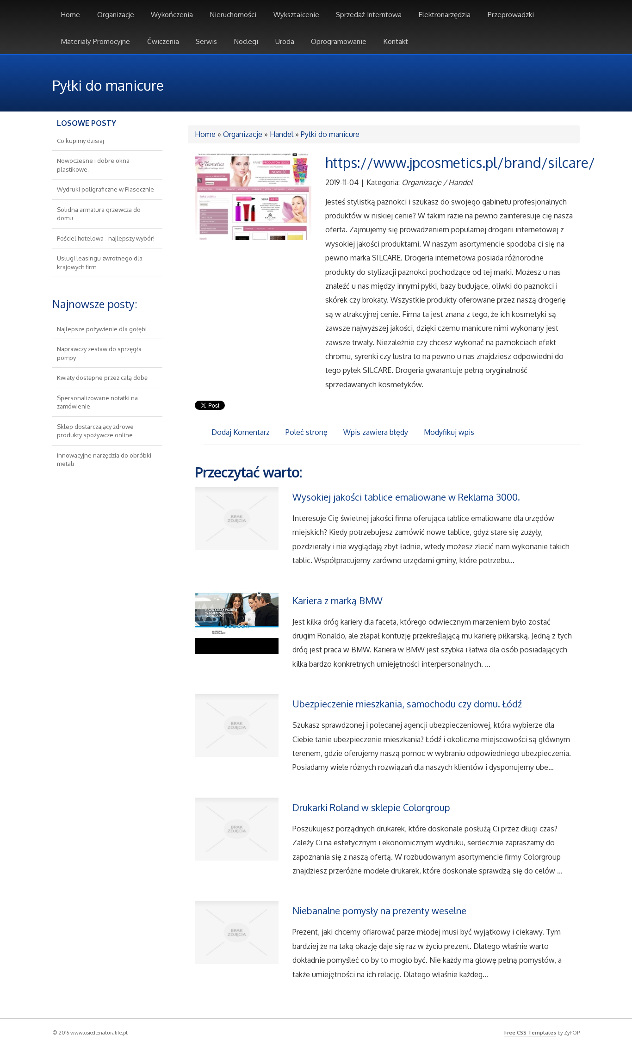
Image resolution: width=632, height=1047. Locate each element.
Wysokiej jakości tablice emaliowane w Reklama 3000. (406, 497)
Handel (281, 134)
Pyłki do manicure (330, 134)
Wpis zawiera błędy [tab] (375, 432)
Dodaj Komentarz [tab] (240, 432)
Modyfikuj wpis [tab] (449, 432)
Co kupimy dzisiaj (80, 140)
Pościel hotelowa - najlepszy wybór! (106, 238)
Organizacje (242, 134)
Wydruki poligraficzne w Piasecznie (105, 189)
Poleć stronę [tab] (306, 432)
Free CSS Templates (530, 1032)
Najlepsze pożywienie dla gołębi (102, 329)
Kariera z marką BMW (337, 601)
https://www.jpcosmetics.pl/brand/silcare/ (460, 162)
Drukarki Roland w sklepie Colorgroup (371, 807)
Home (205, 134)
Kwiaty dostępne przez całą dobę (102, 377)
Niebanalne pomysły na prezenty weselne (379, 911)
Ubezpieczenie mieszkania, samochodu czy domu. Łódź (407, 704)
